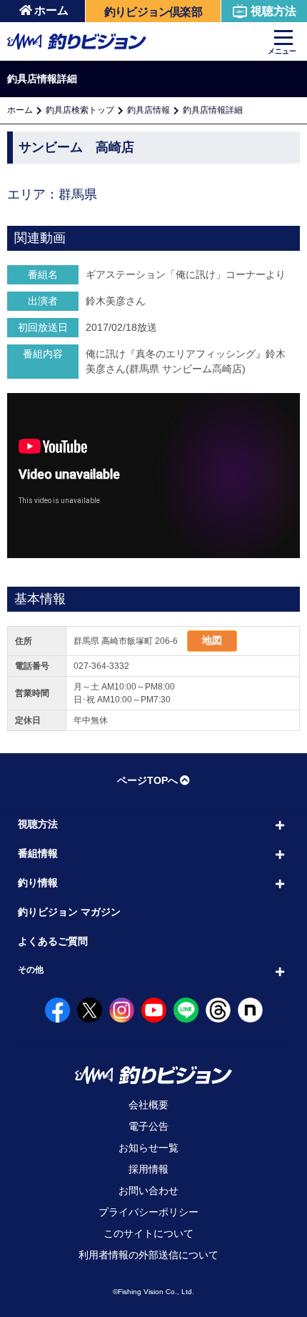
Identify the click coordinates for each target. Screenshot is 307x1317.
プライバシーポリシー (148, 1212)
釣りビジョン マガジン (69, 912)
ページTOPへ (147, 780)
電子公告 (148, 1126)
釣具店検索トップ (80, 110)
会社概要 (148, 1104)
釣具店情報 (148, 110)
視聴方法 (273, 11)
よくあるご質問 (53, 941)
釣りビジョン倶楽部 (153, 12)
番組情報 (38, 853)
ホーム (51, 10)
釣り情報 (38, 882)
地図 (212, 640)
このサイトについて (148, 1233)
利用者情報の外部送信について (148, 1255)
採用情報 (148, 1169)
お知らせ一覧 (148, 1147)
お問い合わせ (148, 1190)
